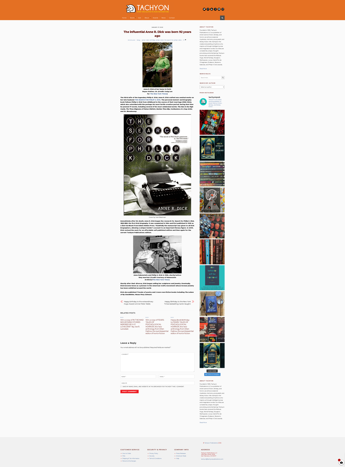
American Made (181, 456)
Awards (155, 18)
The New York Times (158, 94)
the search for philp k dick (172, 40)
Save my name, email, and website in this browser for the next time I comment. (153, 386)
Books (132, 18)
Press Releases (181, 453)
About (147, 18)
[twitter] (204, 9)
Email (162, 376)
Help (177, 458)
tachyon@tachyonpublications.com (212, 459)
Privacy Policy (153, 453)
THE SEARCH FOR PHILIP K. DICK (147, 100)
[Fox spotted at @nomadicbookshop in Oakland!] (212, 251)
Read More (203, 68)
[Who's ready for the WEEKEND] (212, 174)
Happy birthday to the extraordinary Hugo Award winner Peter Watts (138, 303)
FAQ (123, 456)
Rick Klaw (131, 40)
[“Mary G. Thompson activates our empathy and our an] (212, 225)
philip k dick (160, 40)
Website (124, 383)
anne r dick (145, 40)
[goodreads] (215, 9)
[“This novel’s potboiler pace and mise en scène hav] (212, 122)
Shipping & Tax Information (130, 458)
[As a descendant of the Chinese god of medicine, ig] (212, 303)
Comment (125, 354)
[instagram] (222, 9)
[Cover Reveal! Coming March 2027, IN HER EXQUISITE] (212, 355)
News (163, 18)
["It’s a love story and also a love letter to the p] (212, 329)
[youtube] (211, 9)
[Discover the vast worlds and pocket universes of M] (212, 200)
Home (124, 18)
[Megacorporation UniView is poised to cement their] (212, 277)
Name (123, 376)
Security (151, 456)
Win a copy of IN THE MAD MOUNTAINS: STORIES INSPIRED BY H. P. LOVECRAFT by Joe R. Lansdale (132, 324)
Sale (139, 18)
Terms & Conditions (155, 458)
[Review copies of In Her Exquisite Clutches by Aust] (212, 148)
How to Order (126, 453)
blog (138, 40)
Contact (172, 18)
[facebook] (208, 9)
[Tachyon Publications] (147, 14)
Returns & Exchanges (129, 461)
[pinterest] (219, 9)
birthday (152, 40)
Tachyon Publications (211, 443)
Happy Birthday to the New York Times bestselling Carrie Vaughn (177, 303)
